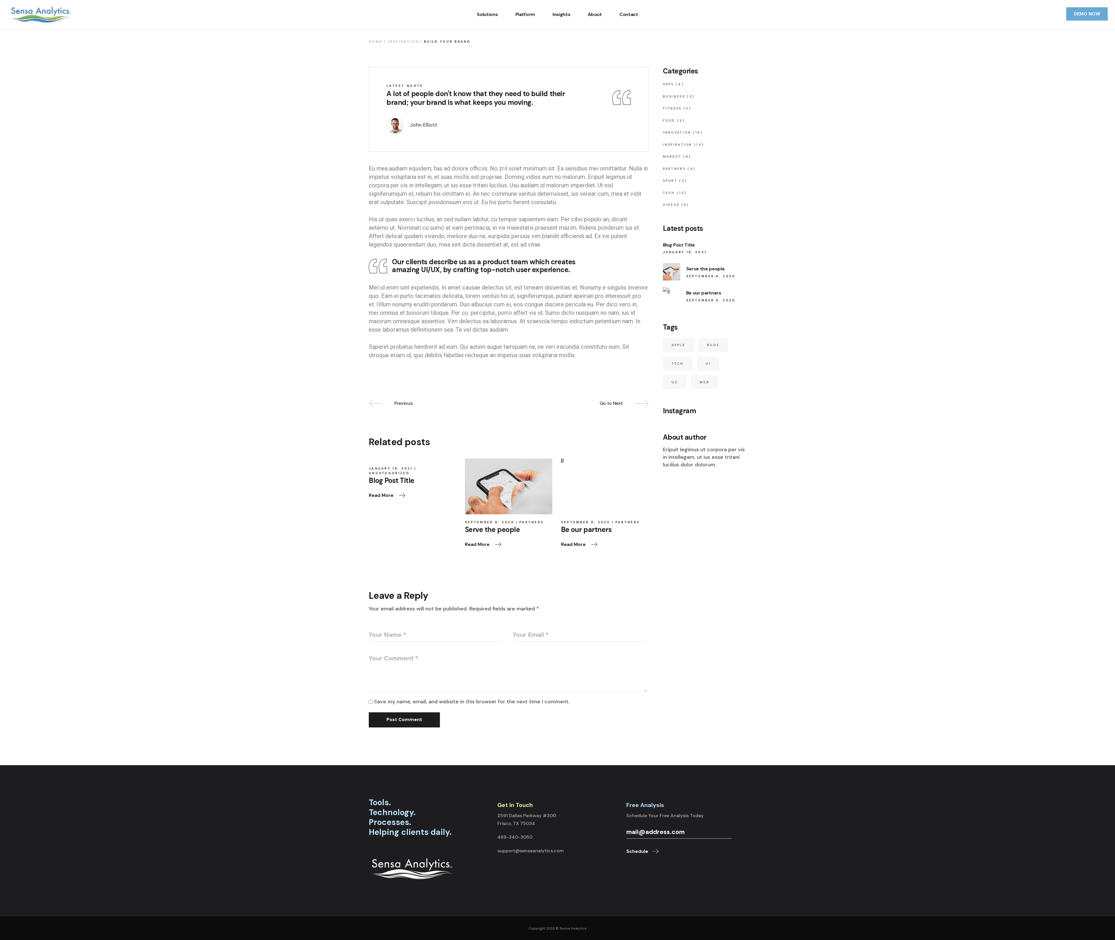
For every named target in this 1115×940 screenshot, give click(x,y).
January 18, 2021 (391, 468)
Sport (670, 181)
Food (669, 120)
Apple (679, 345)
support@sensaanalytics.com (530, 851)
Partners (531, 522)
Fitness (672, 108)
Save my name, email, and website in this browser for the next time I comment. (472, 701)
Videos (671, 205)
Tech (669, 193)
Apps (668, 84)
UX (675, 382)
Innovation (677, 132)
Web (704, 382)
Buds (713, 345)
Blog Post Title (679, 245)
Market (672, 156)
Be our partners (703, 293)
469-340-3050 (515, 837)
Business (674, 96)
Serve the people (705, 269)
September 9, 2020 (489, 522)
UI (708, 364)
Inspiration (403, 41)
